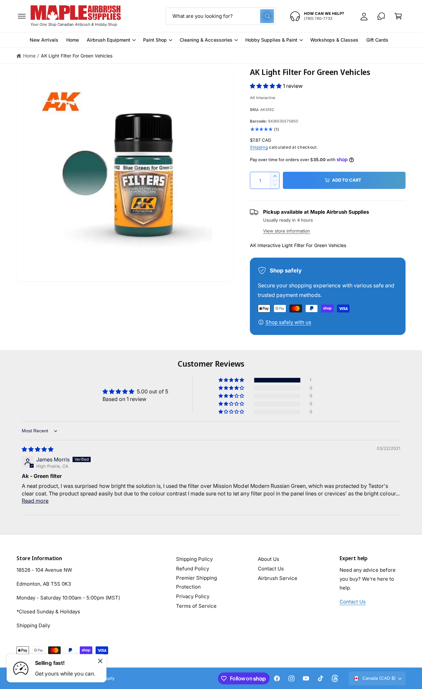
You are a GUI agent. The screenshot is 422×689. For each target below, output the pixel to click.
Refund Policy (192, 568)
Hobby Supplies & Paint (271, 40)
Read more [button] (35, 500)
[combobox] (221, 16)
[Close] (100, 661)
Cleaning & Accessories (206, 40)
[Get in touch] (381, 16)
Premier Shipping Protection (196, 582)
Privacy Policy (192, 596)
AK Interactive (262, 97)
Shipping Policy (194, 559)
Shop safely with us (288, 322)
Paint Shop (155, 40)
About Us (268, 559)
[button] (21, 16)
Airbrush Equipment (108, 40)
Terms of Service (196, 606)
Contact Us (271, 568)
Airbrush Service (277, 578)
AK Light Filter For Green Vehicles (77, 55)
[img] (37, 449)
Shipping (259, 147)
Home (29, 55)
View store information (286, 231)
